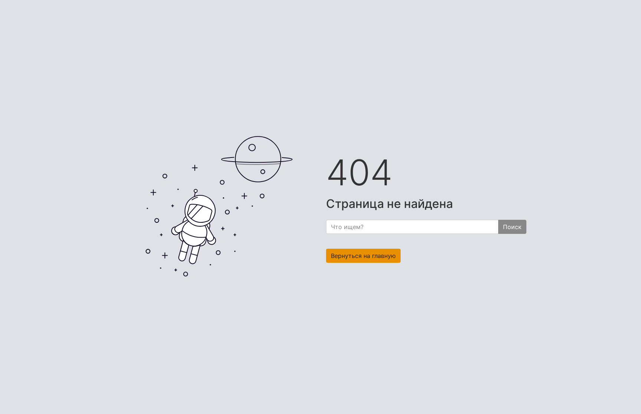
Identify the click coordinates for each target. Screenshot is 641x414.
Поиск (512, 227)
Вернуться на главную (363, 255)
